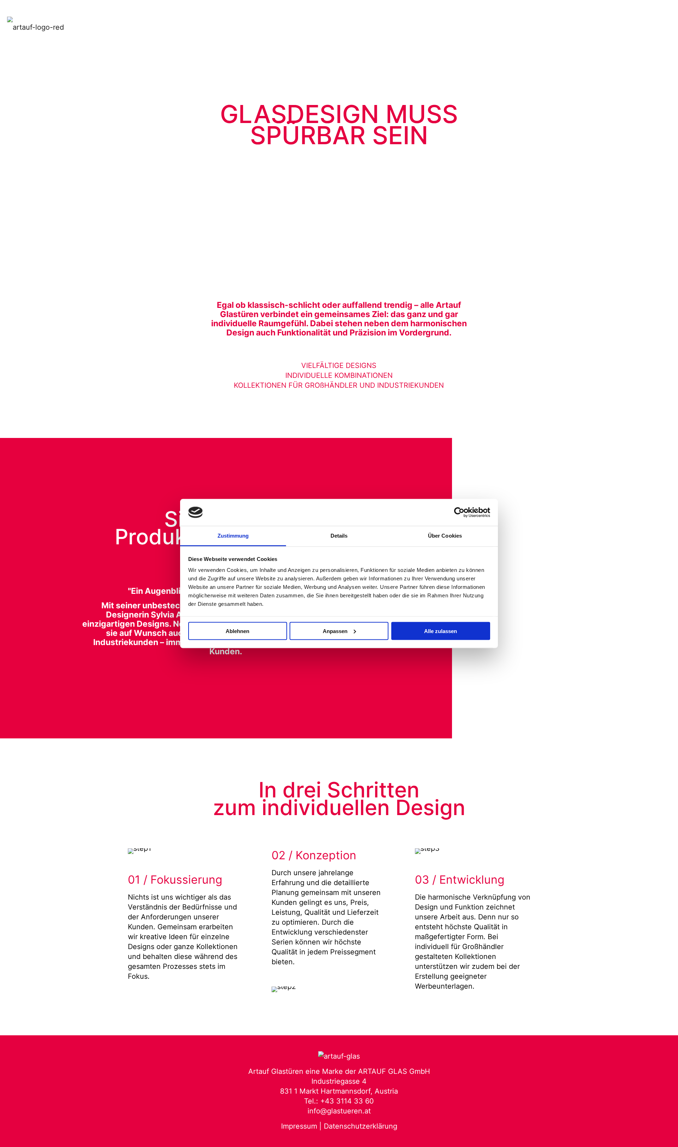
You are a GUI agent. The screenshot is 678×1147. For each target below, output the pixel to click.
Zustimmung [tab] (233, 536)
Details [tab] (339, 536)
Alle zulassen (440, 631)
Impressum (299, 1126)
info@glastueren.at (339, 1111)
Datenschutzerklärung (360, 1126)
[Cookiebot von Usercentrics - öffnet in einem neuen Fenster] (459, 512)
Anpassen (335, 631)
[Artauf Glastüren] (35, 26)
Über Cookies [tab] (445, 536)
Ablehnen (237, 631)
